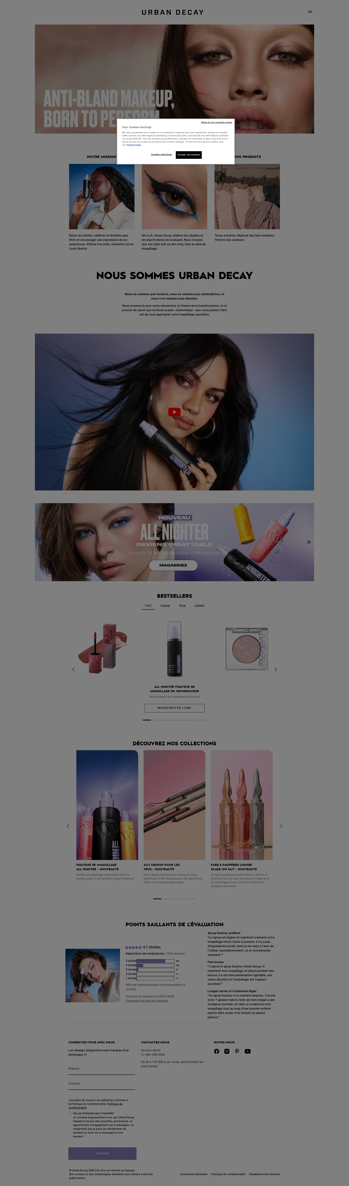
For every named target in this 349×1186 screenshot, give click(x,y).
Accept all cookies (189, 155)
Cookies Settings (161, 155)
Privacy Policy (134, 145)
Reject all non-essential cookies (216, 122)
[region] (176, 141)
